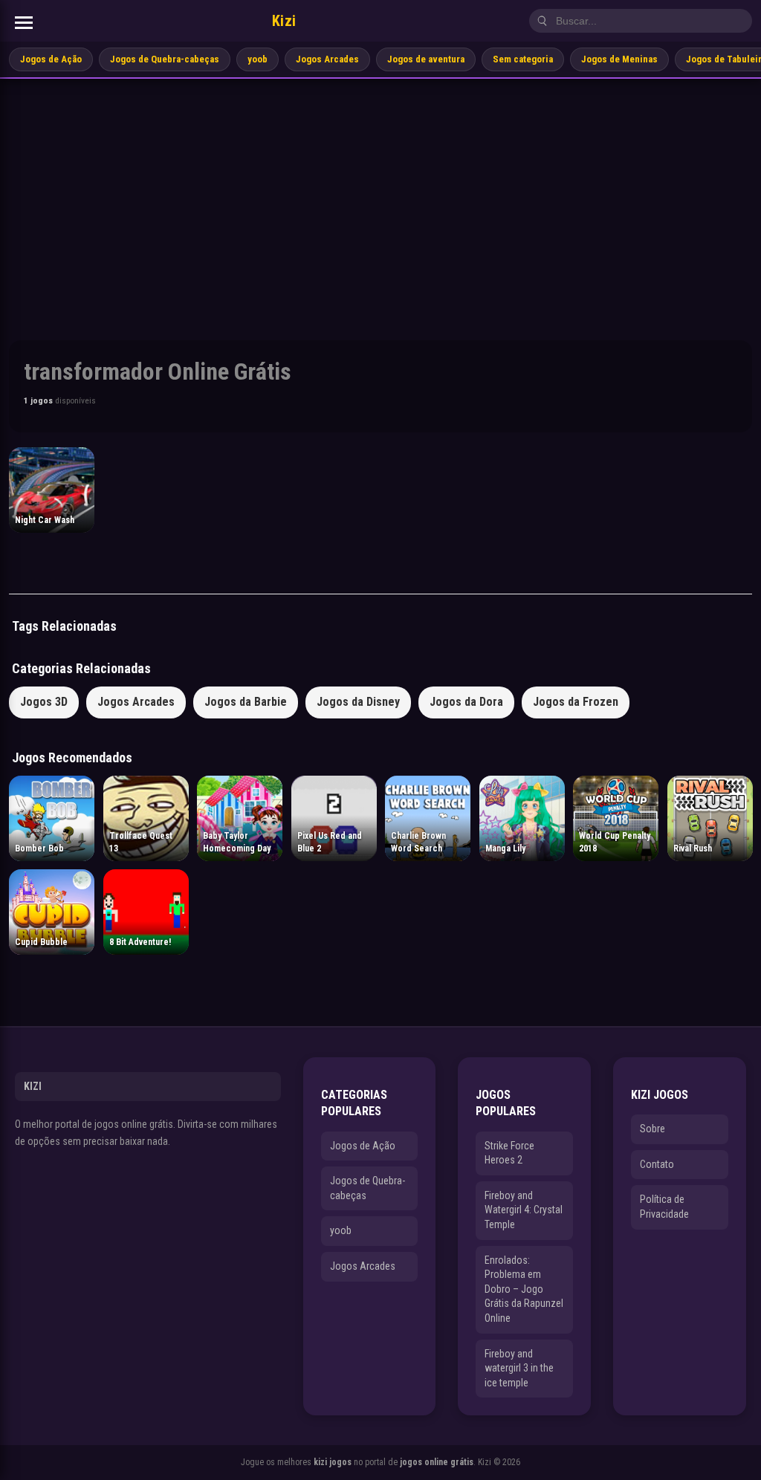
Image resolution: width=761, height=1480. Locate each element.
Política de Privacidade (664, 1206)
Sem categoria (523, 59)
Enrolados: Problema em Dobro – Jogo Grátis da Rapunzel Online (524, 1289)
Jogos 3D (44, 702)
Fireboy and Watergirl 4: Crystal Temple (524, 1209)
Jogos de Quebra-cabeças (164, 59)
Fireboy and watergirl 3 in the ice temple (519, 1368)
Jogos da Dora (466, 702)
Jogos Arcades (327, 59)
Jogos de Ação (51, 59)
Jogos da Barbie (245, 702)
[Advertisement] (380, 190)
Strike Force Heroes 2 (509, 1153)
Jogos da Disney (358, 702)
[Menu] (24, 23)
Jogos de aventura (425, 59)
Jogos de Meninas (619, 59)
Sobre (652, 1129)
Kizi (284, 21)
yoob (257, 59)
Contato (657, 1164)
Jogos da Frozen (575, 702)
